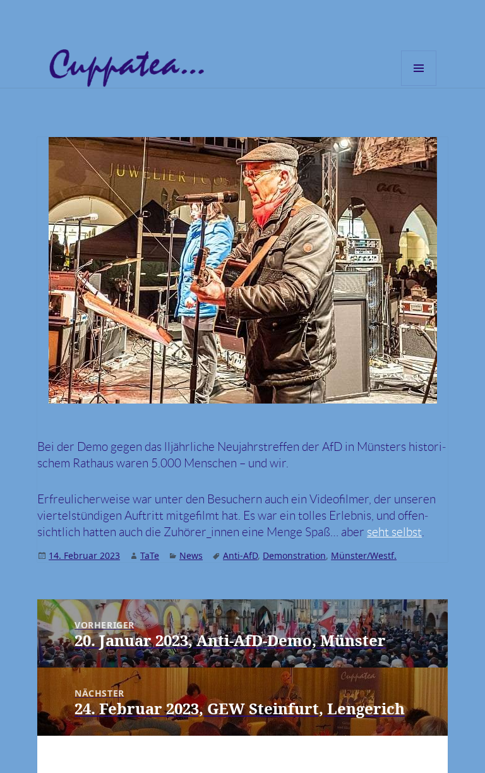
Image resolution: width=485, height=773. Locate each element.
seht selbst (394, 532)
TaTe (149, 555)
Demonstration (294, 555)
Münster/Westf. (364, 555)
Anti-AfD (240, 555)
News (191, 555)
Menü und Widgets (419, 85)
